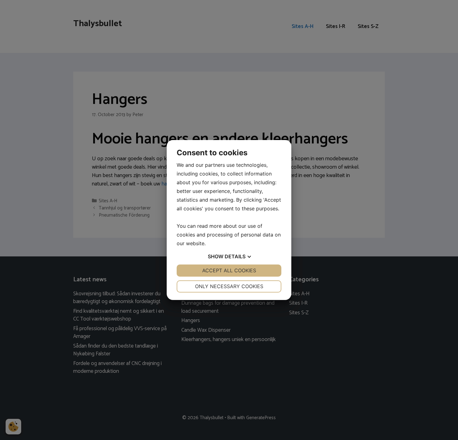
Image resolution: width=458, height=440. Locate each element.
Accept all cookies (229, 270)
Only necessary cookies (229, 286)
